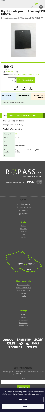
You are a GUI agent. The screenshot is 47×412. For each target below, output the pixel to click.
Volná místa (23, 229)
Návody (23, 293)
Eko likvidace (23, 326)
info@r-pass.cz (25, 204)
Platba (23, 317)
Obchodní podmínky (23, 285)
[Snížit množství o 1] (15, 81)
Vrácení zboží (23, 320)
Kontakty (23, 296)
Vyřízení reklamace (23, 291)
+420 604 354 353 (25, 207)
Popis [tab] (5, 115)
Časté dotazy (23, 323)
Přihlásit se (23, 387)
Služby (23, 226)
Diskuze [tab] (10, 115)
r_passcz (25, 214)
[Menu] (41, 7)
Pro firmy (24, 232)
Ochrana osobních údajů (23, 288)
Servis (23, 237)
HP (16, 134)
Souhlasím (22, 406)
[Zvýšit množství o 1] (15, 79)
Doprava (23, 314)
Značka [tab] (17, 115)
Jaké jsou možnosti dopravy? (28, 74)
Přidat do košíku (27, 80)
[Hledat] (32, 7)
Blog (23, 234)
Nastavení (23, 399)
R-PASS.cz (25, 210)
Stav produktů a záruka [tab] (28, 115)
